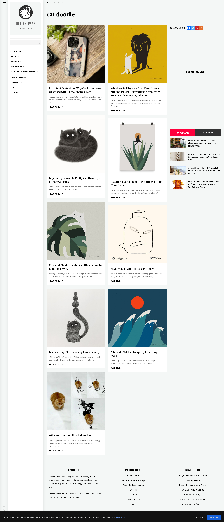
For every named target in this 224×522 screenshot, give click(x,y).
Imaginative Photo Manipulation (192, 475)
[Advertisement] (195, 48)
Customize (199, 517)
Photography (16, 82)
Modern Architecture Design (192, 499)
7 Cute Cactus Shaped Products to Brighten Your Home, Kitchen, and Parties (204, 170)
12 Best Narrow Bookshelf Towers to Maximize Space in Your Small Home (204, 157)
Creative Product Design (193, 489)
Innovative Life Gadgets (193, 504)
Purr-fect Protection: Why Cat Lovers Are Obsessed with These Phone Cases (75, 90)
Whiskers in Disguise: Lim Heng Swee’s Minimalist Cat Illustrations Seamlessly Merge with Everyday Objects (135, 92)
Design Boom (134, 499)
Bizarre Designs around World (192, 485)
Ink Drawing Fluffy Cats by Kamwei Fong (74, 352)
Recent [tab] (209, 132)
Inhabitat (133, 494)
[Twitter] (193, 28)
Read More (76, 53)
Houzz (133, 504)
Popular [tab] (184, 132)
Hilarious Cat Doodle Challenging (70, 435)
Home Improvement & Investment (24, 72)
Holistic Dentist (133, 475)
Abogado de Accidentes (133, 485)
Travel (13, 87)
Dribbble (133, 489)
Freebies (14, 92)
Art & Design (15, 51)
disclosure (61, 497)
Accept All (214, 517)
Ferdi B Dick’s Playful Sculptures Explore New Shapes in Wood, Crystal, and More (203, 184)
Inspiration (15, 62)
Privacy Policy (121, 517)
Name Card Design (192, 494)
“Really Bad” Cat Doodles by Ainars (132, 268)
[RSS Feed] (201, 28)
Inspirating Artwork (193, 480)
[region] (112, 516)
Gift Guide (14, 56)
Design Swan (26, 23)
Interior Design (17, 67)
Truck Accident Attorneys (133, 480)
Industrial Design (18, 77)
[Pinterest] (197, 28)
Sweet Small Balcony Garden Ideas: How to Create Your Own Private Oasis (202, 143)
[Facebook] (189, 28)
